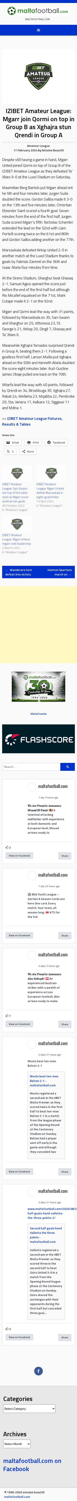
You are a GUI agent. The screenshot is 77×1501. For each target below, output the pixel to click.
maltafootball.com (37, 19)
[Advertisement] (38, 624)
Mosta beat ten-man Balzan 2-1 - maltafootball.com (44, 1080)
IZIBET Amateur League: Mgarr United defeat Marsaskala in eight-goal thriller (50, 490)
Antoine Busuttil (53, 150)
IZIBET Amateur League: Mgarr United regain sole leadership (16, 539)
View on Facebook (19, 856)
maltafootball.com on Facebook (32, 1465)
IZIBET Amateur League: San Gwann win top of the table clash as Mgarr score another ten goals (15, 492)
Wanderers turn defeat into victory (18, 572)
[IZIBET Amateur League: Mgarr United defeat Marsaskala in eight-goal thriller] (51, 473)
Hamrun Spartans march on (59, 572)
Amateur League (38, 145)
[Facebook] (38, 1371)
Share (64, 856)
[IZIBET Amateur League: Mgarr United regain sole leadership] (17, 524)
